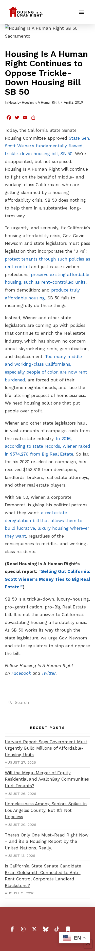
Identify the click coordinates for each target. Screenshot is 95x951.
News (12, 102)
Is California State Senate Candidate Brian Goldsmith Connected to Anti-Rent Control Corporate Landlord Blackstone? (43, 875)
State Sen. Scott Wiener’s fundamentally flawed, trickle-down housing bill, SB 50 (47, 146)
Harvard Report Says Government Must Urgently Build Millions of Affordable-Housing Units (46, 748)
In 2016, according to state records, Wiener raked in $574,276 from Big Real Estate (47, 446)
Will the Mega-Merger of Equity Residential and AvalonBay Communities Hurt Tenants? (47, 779)
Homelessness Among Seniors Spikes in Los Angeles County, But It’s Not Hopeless (46, 810)
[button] (82, 12)
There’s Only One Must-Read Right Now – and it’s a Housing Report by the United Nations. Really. (46, 841)
